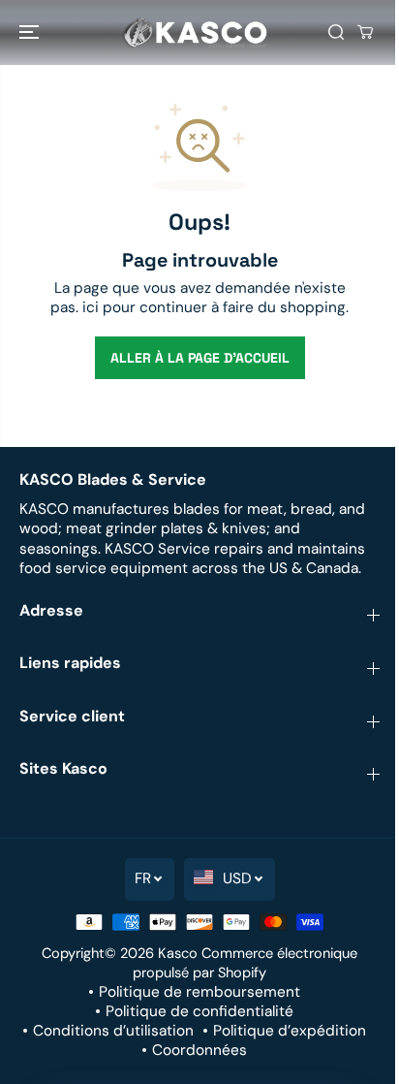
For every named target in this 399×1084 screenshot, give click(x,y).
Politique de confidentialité (199, 1011)
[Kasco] (194, 32)
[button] (31, 32)
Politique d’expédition (289, 1030)
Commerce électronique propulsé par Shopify (245, 962)
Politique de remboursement (199, 992)
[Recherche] (336, 32)
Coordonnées (199, 1050)
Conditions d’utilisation (113, 1030)
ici (90, 307)
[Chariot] (365, 32)
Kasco (178, 953)
